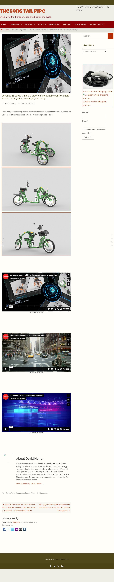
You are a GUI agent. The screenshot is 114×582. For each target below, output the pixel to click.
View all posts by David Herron (30, 483)
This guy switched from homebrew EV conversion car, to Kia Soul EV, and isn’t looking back (54, 506)
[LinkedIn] (2, 245)
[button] (5, 529)
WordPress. (65, 558)
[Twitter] (2, 238)
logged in (16, 521)
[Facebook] (2, 235)
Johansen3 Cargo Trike (25, 492)
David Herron (10, 103)
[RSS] (2, 242)
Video (7, 30)
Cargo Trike (10, 492)
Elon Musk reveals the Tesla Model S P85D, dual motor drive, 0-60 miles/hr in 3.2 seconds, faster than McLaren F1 (18, 506)
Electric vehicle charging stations (94, 103)
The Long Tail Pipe (22, 11)
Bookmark (43, 492)
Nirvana (56, 558)
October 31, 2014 (28, 103)
